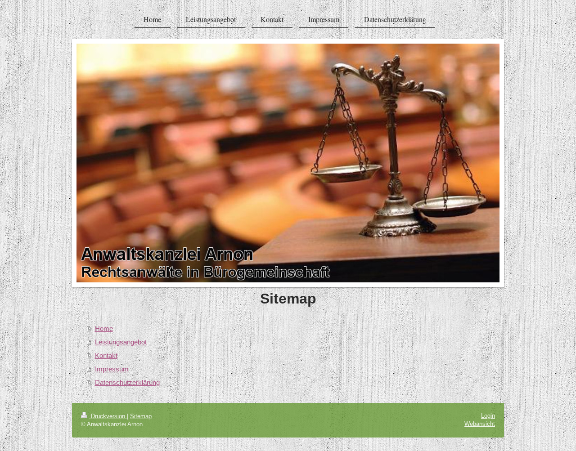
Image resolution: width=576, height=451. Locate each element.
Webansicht (479, 423)
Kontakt (106, 355)
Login (488, 415)
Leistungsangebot (121, 342)
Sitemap (141, 416)
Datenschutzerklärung (127, 382)
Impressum (112, 369)
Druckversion (108, 416)
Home (104, 328)
